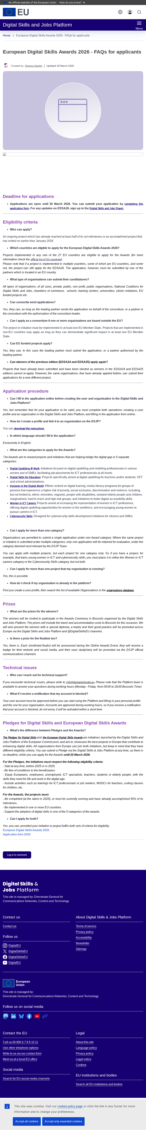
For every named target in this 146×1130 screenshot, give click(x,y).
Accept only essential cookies (63, 1121)
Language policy (86, 1047)
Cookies (81, 1064)
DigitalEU (15, 945)
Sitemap (81, 948)
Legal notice (83, 1059)
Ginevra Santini (33, 65)
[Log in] (130, 12)
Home (7, 35)
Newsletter (82, 943)
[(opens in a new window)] (16, 12)
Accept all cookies (26, 1121)
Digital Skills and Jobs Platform (20, 886)
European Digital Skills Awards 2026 (26, 830)
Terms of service (86, 926)
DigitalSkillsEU (18, 951)
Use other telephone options (20, 1047)
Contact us (9, 926)
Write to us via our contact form (22, 1053)
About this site (85, 1042)
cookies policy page (70, 1106)
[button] (120, 12)
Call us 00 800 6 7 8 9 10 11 (20, 1042)
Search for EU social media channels (26, 1078)
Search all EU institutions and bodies (99, 1084)
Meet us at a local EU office (20, 1059)
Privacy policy (84, 931)
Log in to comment (17, 854)
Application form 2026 (16, 834)
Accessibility (84, 937)
